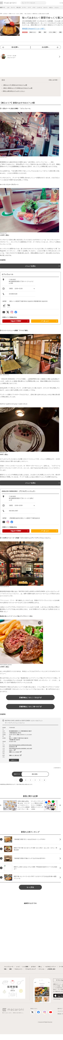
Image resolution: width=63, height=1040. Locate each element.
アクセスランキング (30, 969)
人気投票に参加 (51, 969)
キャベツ (13, 7)
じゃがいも (39, 7)
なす (8, 7)
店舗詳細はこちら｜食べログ (29, 706)
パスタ (33, 7)
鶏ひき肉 (19, 7)
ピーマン (24, 7)
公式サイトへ (14, 760)
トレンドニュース (8, 966)
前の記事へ (15, 47)
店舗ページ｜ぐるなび (14, 751)
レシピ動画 (25, 966)
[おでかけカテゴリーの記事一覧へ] (25, 32)
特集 (5, 969)
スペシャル (41, 969)
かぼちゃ (51, 7)
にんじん (57, 7)
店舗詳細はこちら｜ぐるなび (29, 697)
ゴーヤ (29, 7)
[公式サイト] (4, 312)
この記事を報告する (57, 767)
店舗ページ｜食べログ (14, 755)
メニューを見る (30, 266)
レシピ (18, 966)
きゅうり (45, 7)
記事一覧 (60, 1008)
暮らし (40, 966)
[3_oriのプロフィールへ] (30, 56)
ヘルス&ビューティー (50, 966)
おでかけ (33, 966)
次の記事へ (45, 47)
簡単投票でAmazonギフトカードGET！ (33, 28)
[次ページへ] (44, 780)
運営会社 (60, 1013)
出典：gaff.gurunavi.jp (4, 374)
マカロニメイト (18, 969)
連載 (10, 969)
